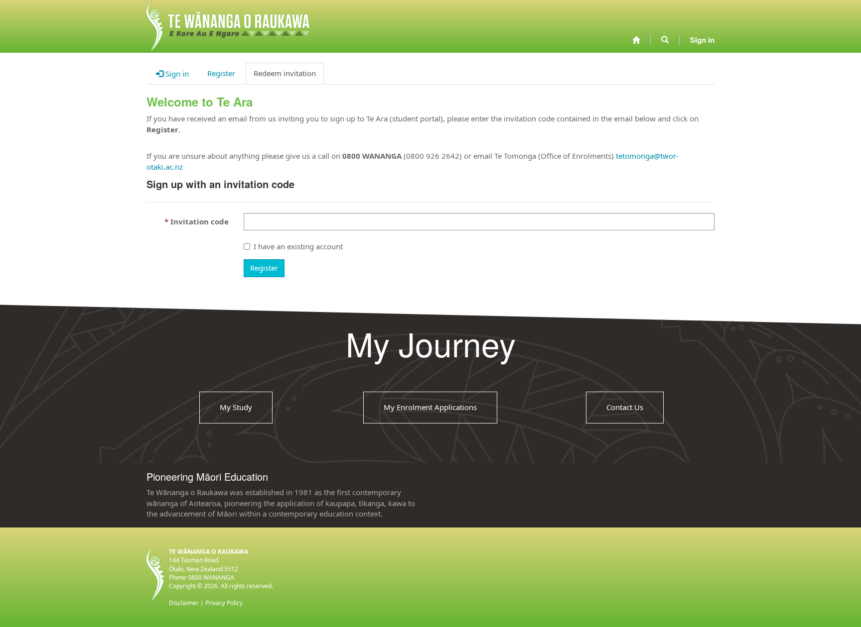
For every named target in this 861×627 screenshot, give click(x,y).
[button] (665, 39)
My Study (236, 407)
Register (264, 268)
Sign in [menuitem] (702, 39)
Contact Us (624, 407)
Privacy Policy (224, 603)
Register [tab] (221, 73)
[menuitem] (636, 40)
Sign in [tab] (176, 74)
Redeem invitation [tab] (285, 73)
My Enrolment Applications (430, 407)
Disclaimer (184, 603)
